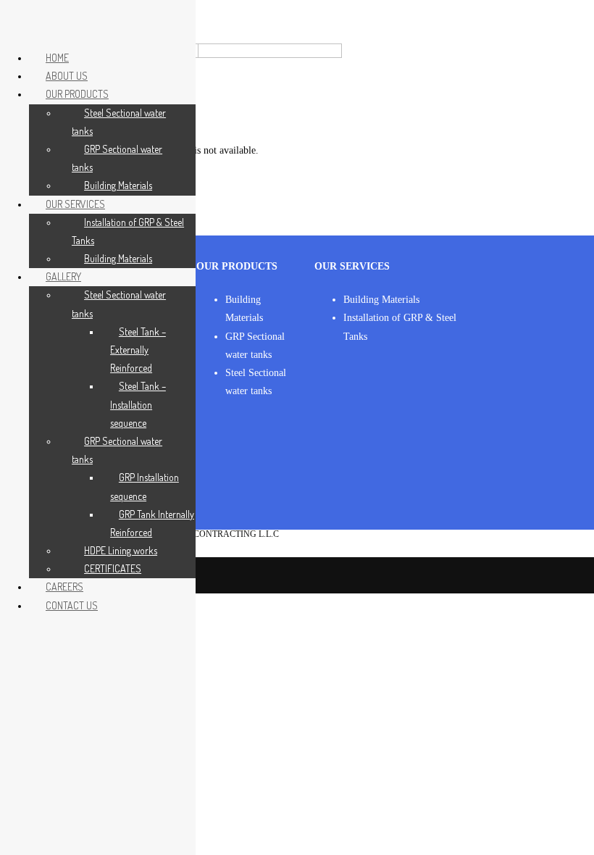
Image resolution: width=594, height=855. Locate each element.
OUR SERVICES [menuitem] (75, 204)
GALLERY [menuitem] (63, 276)
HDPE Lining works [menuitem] (120, 550)
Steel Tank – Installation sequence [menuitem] (138, 404)
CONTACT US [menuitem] (72, 605)
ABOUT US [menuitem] (67, 76)
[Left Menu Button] (15, 23)
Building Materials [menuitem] (118, 185)
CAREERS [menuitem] (64, 586)
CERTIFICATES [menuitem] (112, 568)
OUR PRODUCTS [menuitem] (77, 94)
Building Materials (381, 299)
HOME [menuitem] (57, 57)
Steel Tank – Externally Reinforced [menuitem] (138, 349)
